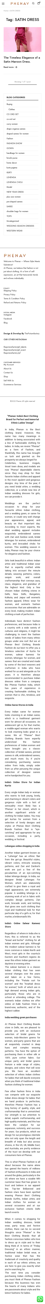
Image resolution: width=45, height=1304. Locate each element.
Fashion (10, 138)
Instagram (8, 314)
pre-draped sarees (14, 201)
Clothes (11, 109)
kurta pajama (12, 167)
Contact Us (8, 372)
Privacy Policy (9, 294)
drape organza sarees (16, 128)
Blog (6, 322)
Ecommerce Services (12, 384)
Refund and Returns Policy (15, 302)
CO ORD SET (13, 114)
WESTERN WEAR (14, 230)
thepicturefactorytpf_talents (15, 347)
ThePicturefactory (31, 333)
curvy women (12, 124)
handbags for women (15, 153)
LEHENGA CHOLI (15, 182)
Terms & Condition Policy (14, 298)
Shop (6, 376)
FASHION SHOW (14, 143)
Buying (9, 104)
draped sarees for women (18, 133)
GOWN (10, 148)
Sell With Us (9, 380)
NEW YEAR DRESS (15, 191)
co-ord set (11, 119)
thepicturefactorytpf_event (15, 350)
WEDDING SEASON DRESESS (20, 225)
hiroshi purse (12, 158)
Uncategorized (13, 221)
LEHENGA (11, 177)
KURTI (9, 172)
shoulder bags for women (17, 211)
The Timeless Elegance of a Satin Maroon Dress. (22, 59)
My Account (9, 364)
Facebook (8, 318)
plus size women (14, 196)
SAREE (10, 206)
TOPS (9, 216)
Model (9, 187)
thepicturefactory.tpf (12, 353)
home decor (12, 162)
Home (6, 10)
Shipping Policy (10, 290)
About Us (7, 368)
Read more (9, 67)
